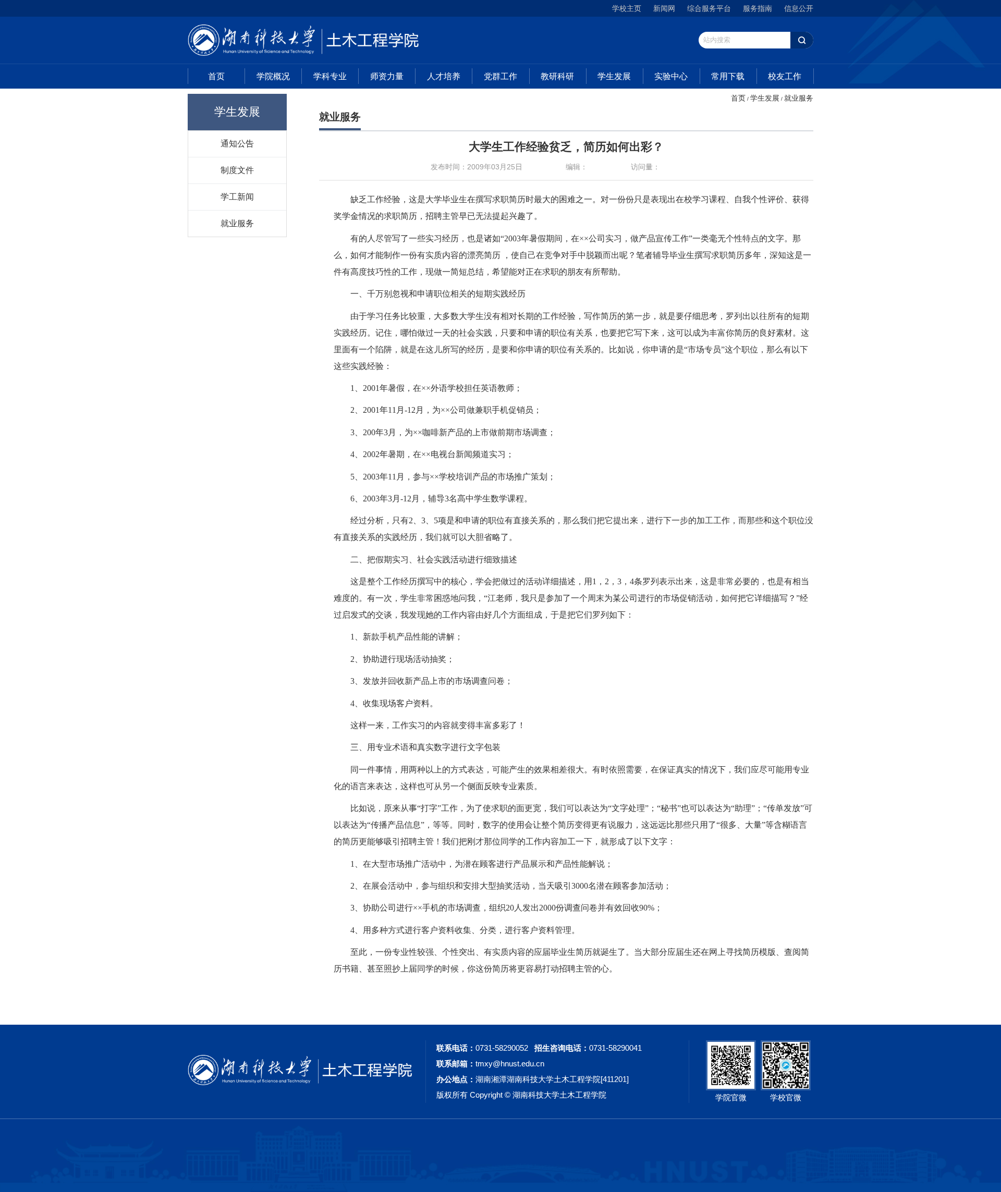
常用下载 (727, 76)
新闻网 (664, 8)
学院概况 (273, 76)
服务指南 (757, 8)
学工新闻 (237, 196)
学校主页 (626, 8)
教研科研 (557, 76)
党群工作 (500, 76)
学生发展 (614, 76)
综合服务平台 (709, 8)
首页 (216, 76)
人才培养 (443, 76)
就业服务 (237, 223)
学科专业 (330, 76)
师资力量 (387, 76)
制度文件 (237, 170)
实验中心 (671, 76)
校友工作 (784, 76)
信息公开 (798, 8)
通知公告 (237, 143)
